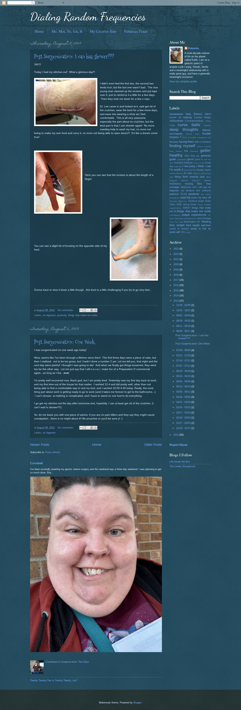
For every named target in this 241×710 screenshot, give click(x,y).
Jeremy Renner (176, 173)
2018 (176, 274)
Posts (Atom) (52, 452)
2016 (176, 285)
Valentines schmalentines (185, 218)
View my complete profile (183, 81)
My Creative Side (103, 31)
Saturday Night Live (178, 201)
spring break (189, 204)
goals (172, 159)
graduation (182, 159)
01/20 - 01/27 (183, 428)
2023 (176, 248)
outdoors (206, 190)
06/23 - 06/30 (183, 371)
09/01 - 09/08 (183, 315)
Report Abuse (178, 444)
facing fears (186, 141)
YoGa (188, 232)
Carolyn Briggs (202, 117)
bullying (187, 117)
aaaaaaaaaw (176, 114)
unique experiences (194, 214)
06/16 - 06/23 (183, 376)
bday (188, 114)
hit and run (206, 159)
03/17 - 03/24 (183, 412)
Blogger (137, 702)
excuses (174, 141)
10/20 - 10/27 (183, 310)
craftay (208, 121)
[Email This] (81, 310)
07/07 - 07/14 (183, 365)
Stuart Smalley (204, 205)
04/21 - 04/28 (183, 402)
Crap (172, 125)
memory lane (197, 176)
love (185, 176)
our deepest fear (190, 190)
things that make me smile (82, 315)
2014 (176, 295)
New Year (204, 183)
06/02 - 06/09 (183, 381)
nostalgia (174, 187)
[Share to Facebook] (92, 310)
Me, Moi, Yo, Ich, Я (67, 31)
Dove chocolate (189, 137)
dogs (197, 134)
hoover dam (199, 163)
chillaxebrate (176, 120)
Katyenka (193, 48)
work (172, 232)
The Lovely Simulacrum (182, 466)
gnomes (206, 155)
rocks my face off (201, 197)
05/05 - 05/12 (183, 391)
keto (190, 173)
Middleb (207, 180)
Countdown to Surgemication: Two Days (67, 661)
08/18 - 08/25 (183, 320)
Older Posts (153, 445)
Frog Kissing (175, 151)
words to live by (201, 228)
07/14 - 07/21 (183, 360)
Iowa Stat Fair (190, 170)
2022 (176, 254)
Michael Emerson (190, 180)
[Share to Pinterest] (95, 310)
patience (174, 194)
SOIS (179, 204)
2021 (176, 259)
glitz (198, 156)
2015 (176, 290)
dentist (189, 134)
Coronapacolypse (194, 121)
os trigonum (49, 315)
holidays (188, 163)
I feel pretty (189, 166)
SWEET (187, 208)
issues (200, 169)
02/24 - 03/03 (183, 417)
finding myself (182, 146)
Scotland (192, 201)
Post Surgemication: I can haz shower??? (74, 56)
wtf (178, 232)
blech (208, 114)
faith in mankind (203, 142)
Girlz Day (190, 156)
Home (39, 31)
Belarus (198, 114)
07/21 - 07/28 (183, 355)
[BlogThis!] (85, 310)
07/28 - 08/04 (183, 350)
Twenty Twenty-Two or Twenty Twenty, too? (53, 680)
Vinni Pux (173, 222)
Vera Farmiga (204, 218)
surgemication (175, 208)
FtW (186, 151)
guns (197, 159)
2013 (176, 300)
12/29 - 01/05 (183, 305)
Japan (207, 170)
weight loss (183, 225)
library (178, 176)
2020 (176, 264)
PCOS (184, 194)
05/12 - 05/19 (183, 386)
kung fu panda (199, 173)
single (201, 201)
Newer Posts (39, 445)
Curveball (36, 463)
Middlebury (175, 184)
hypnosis (178, 166)
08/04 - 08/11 (183, 331)
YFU (183, 232)
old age (203, 187)
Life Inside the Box (179, 461)
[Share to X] (88, 310)
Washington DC (192, 222)
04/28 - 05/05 (183, 397)
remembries (174, 198)
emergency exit (204, 137)
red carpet (206, 194)
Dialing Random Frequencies (88, 16)
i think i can (203, 166)
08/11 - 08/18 (183, 326)
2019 (176, 269)
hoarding (178, 163)
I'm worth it (176, 169)
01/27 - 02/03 (183, 423)
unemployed (174, 215)
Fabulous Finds (135, 31)
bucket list (175, 117)
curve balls (189, 125)
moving (189, 183)
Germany (194, 151)
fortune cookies (204, 146)
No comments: (66, 310)
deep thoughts (183, 129)
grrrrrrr (190, 159)
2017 (176, 280)
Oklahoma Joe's (189, 187)
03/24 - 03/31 (183, 407)
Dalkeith (207, 125)
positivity (62, 315)
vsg (180, 222)
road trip (185, 197)
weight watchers (202, 225)
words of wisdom (179, 229)
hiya (171, 163)
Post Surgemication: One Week (64, 342)
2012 (176, 434)
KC (185, 173)
